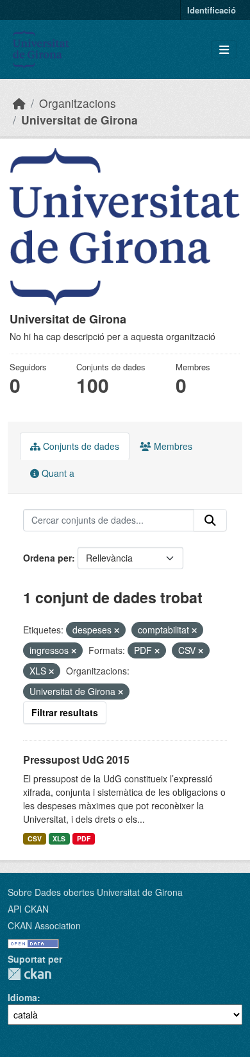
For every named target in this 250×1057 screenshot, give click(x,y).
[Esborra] (116, 630)
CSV (35, 838)
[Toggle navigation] (224, 49)
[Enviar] (210, 520)
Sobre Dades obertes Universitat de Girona (95, 892)
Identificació (211, 10)
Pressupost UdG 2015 (76, 759)
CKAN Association (44, 925)
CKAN (29, 974)
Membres (171, 446)
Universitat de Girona (79, 120)
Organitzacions (77, 103)
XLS (59, 838)
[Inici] (19, 103)
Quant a (56, 473)
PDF (83, 838)
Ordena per (47, 557)
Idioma (22, 997)
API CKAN (28, 908)
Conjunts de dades (79, 446)
